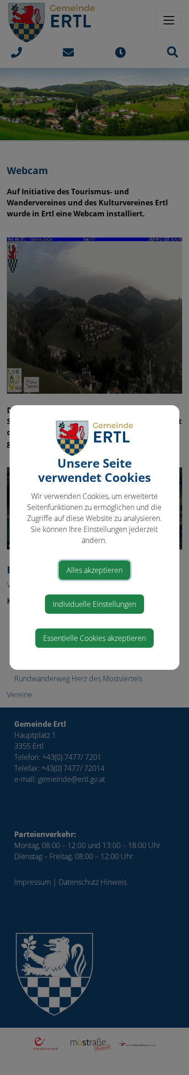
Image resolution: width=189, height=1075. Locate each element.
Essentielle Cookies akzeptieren (94, 638)
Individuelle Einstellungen (94, 604)
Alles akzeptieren (94, 570)
